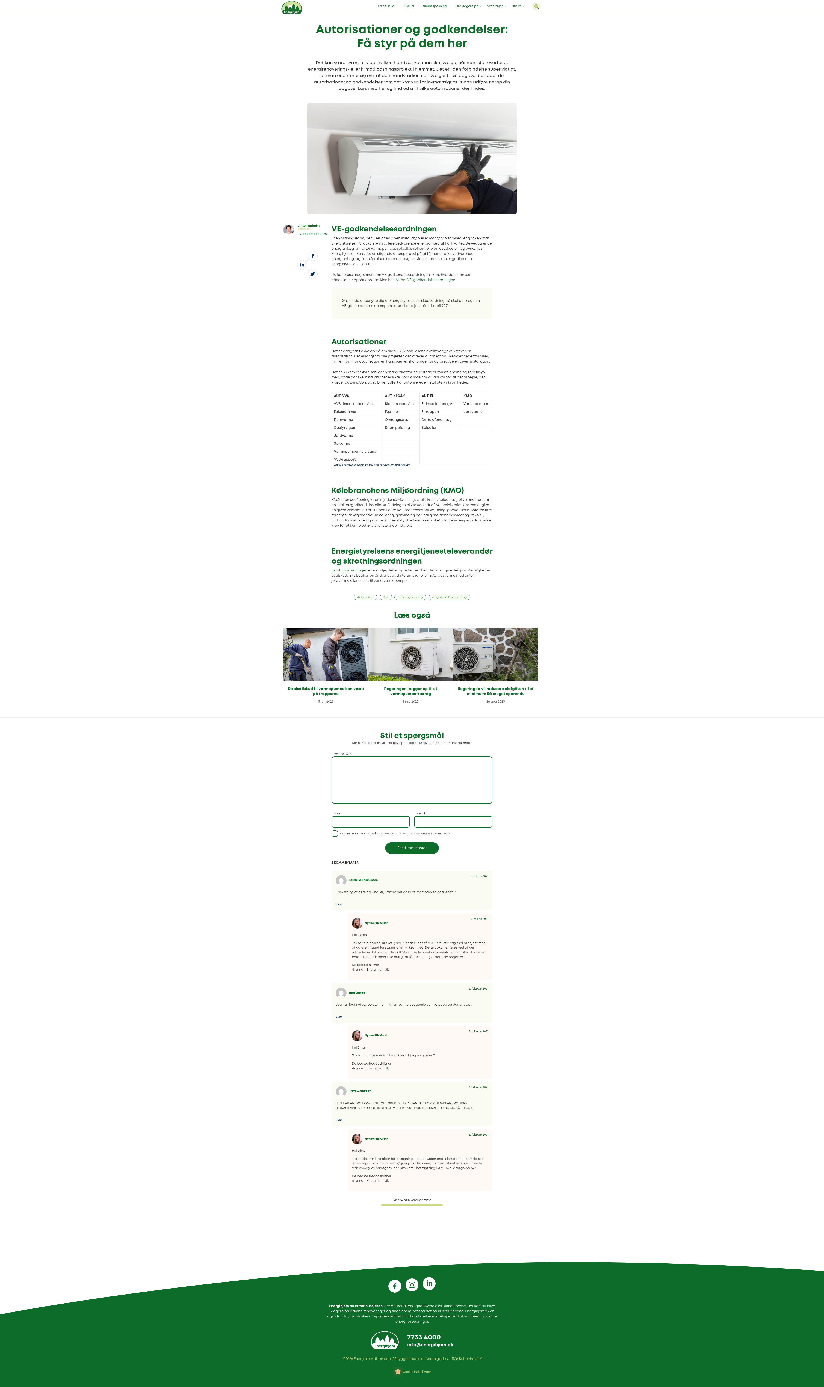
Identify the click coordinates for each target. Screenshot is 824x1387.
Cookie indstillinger (417, 1372)
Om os (516, 6)
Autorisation (365, 597)
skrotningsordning (410, 597)
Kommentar (342, 754)
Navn (338, 814)
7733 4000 (424, 1337)
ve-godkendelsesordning (449, 597)
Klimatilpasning (434, 6)
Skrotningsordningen (349, 570)
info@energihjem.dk (430, 1345)
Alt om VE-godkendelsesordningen (425, 280)
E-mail (421, 814)
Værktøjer (495, 6)
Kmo (386, 597)
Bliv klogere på (467, 6)
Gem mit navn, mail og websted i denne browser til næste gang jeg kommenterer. (395, 834)
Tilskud (408, 6)
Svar (339, 904)
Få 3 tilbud (386, 6)
